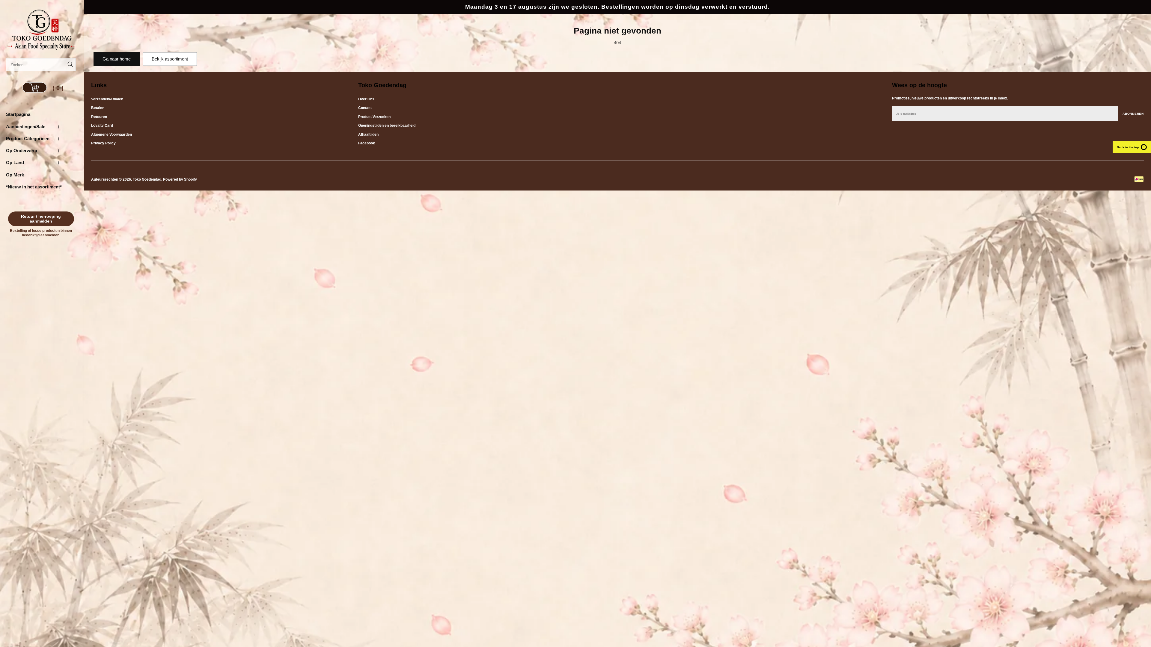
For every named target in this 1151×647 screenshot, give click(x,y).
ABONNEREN (1133, 113)
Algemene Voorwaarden (111, 134)
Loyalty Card (102, 125)
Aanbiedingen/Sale (25, 126)
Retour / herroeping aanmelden (41, 218)
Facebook (366, 143)
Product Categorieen (27, 138)
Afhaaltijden (368, 134)
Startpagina (18, 114)
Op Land (15, 162)
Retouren (99, 117)
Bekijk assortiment (170, 58)
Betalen (97, 108)
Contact (365, 108)
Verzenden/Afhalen (107, 99)
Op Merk (15, 174)
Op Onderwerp (21, 150)
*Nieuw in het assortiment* (34, 186)
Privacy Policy (103, 143)
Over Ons (366, 99)
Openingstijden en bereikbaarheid (386, 125)
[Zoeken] (69, 64)
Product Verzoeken (374, 117)
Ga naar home (117, 58)
